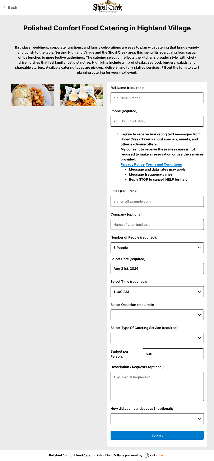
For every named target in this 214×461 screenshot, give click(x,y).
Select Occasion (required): (132, 305)
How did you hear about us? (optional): (142, 408)
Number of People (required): (134, 237)
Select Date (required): (128, 259)
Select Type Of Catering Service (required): (145, 328)
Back (9, 7)
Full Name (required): (127, 88)
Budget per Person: (119, 353)
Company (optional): (127, 214)
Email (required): (124, 191)
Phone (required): (125, 111)
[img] (32, 95)
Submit (157, 435)
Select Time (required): (129, 281)
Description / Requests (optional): (138, 367)
